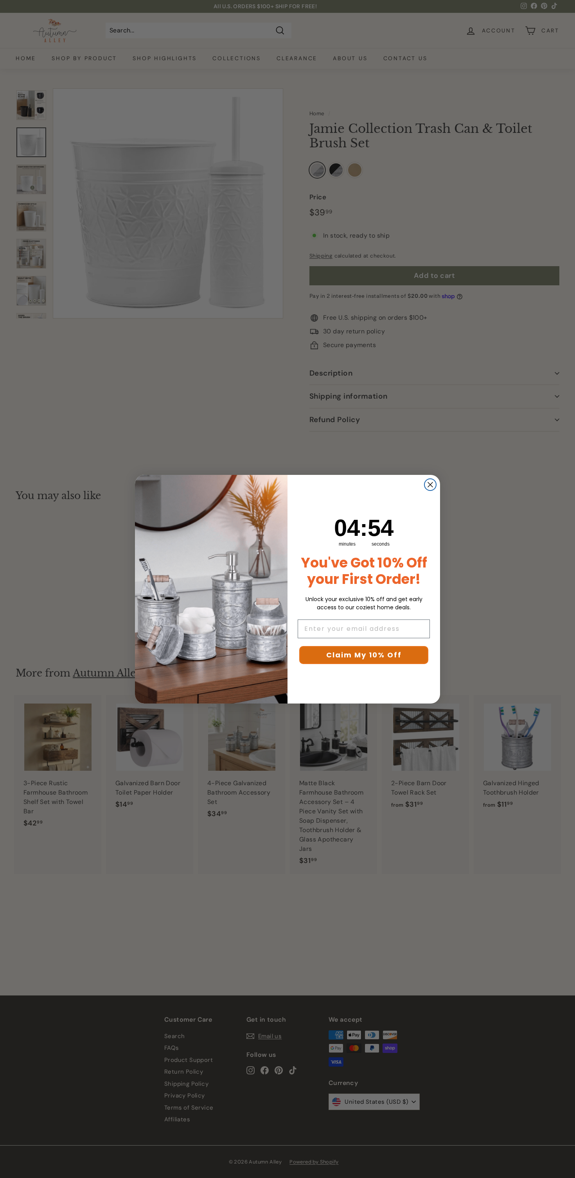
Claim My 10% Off (364, 655)
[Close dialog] (430, 485)
